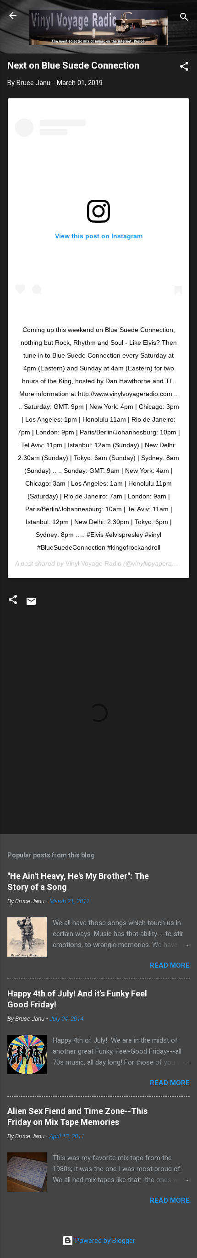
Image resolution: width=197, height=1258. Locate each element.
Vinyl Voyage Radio (93, 563)
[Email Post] (31, 604)
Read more (170, 965)
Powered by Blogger (104, 1241)
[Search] (184, 18)
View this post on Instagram (98, 236)
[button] (184, 68)
